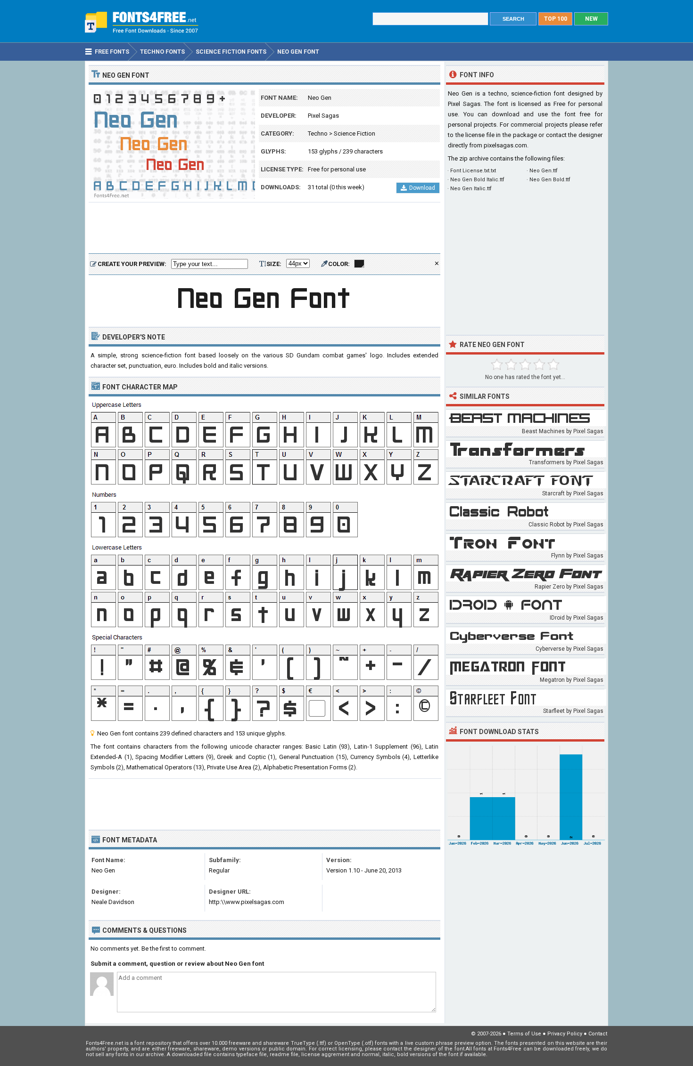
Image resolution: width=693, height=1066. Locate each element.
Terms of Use (524, 1034)
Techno (318, 133)
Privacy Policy (564, 1034)
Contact (597, 1034)
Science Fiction (354, 133)
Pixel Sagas (323, 115)
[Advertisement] (264, 228)
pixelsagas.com (505, 145)
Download (422, 188)
